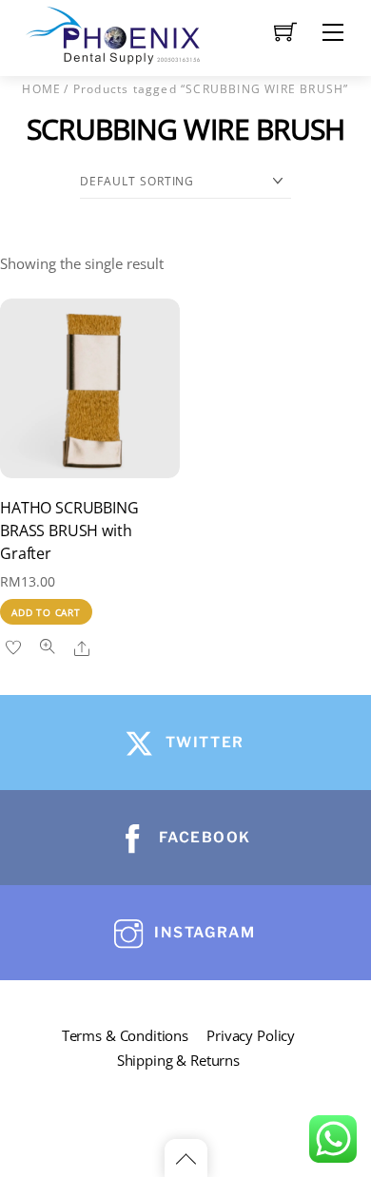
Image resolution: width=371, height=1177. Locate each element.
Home (41, 89)
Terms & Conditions (125, 1035)
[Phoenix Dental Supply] (114, 32)
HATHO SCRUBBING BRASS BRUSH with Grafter (69, 530)
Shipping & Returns (178, 1060)
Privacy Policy (250, 1035)
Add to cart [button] (45, 612)
